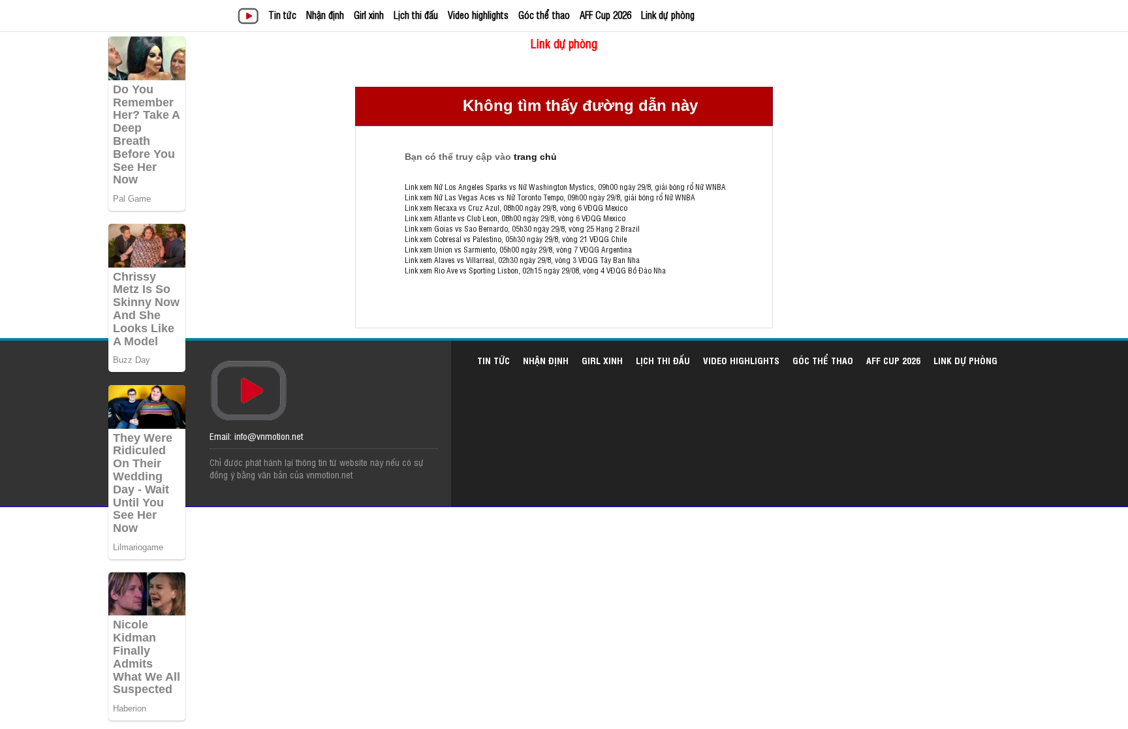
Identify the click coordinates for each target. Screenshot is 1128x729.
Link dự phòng (668, 15)
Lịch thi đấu (416, 15)
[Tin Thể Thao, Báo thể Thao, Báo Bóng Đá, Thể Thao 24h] (250, 17)
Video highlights (478, 15)
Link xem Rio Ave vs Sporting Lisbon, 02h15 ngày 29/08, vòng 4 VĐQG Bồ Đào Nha (535, 270)
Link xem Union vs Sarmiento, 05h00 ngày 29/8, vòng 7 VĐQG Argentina (518, 249)
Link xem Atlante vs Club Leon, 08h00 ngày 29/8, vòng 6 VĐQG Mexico (515, 218)
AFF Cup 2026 (605, 15)
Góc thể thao (544, 15)
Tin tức (282, 15)
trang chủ (535, 156)
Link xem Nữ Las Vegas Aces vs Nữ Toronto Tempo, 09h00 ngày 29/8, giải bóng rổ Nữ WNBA (550, 197)
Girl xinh (369, 15)
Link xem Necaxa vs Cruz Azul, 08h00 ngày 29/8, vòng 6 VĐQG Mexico (516, 207)
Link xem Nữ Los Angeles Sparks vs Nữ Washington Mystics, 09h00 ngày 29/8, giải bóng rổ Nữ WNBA (565, 186)
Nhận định (325, 15)
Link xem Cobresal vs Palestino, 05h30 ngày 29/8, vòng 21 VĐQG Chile (516, 239)
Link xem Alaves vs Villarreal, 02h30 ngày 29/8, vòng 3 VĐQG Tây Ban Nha (522, 260)
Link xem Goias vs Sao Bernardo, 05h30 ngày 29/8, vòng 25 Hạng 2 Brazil (522, 228)
